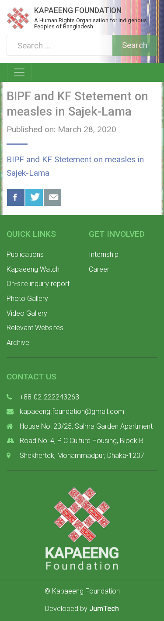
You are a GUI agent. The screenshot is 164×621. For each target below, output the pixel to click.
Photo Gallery (27, 298)
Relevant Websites (35, 328)
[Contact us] (52, 197)
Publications (25, 254)
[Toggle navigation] (19, 72)
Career (99, 269)
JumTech (104, 608)
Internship (104, 254)
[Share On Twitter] (34, 197)
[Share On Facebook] (15, 197)
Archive (18, 342)
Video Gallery (27, 313)
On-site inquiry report (38, 284)
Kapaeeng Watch (33, 269)
